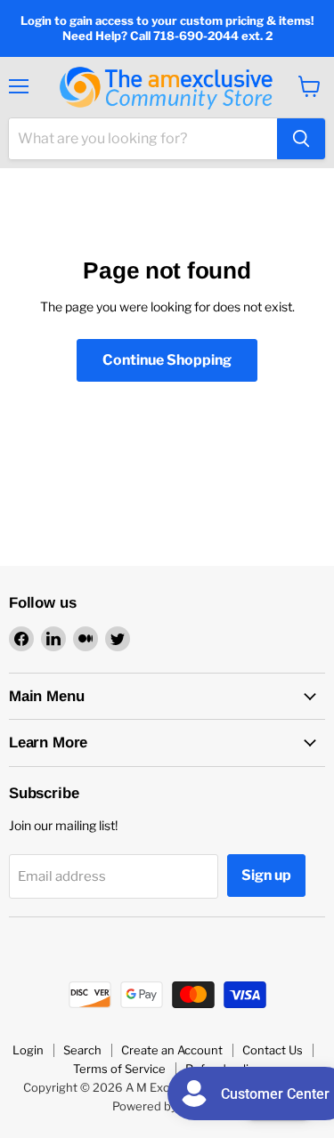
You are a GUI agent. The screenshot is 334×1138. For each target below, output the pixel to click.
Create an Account (172, 1050)
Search (82, 1050)
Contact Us (272, 1050)
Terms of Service (119, 1068)
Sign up (266, 875)
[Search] (301, 138)
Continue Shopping (167, 359)
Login (28, 1050)
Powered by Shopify (167, 1106)
